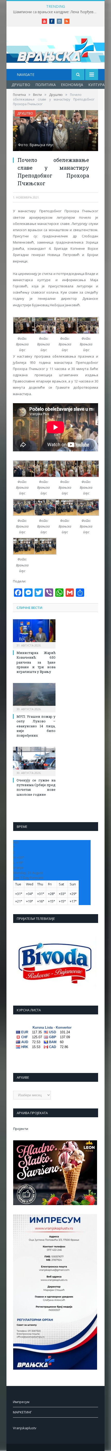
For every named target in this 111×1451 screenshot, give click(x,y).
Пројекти (20, 1128)
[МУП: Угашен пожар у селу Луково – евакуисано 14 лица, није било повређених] (34, 697)
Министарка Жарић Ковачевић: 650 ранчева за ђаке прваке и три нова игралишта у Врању (36, 662)
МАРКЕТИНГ (22, 1412)
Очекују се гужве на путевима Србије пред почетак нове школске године (36, 787)
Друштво (21, 84)
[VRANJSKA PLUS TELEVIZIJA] (55, 48)
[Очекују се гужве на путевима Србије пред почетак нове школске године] (34, 761)
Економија (72, 84)
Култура (96, 84)
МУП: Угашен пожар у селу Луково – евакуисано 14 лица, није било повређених (36, 726)
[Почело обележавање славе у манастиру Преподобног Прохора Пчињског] (55, 131)
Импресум (21, 1401)
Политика (45, 84)
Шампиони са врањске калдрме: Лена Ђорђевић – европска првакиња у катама (57, 12)
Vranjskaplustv (24, 1428)
